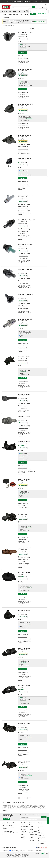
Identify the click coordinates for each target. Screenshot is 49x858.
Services (14, 11)
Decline (46, 853)
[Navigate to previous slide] (7, 1)
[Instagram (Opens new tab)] (41, 847)
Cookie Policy (17, 856)
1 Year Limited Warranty (22, 383)
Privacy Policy (24, 856)
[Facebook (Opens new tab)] (37, 847)
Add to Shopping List (23, 55)
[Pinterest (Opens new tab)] (45, 847)
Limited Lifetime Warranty (23, 58)
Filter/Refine (4, 28)
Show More (20, 63)
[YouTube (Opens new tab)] (43, 847)
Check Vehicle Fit (23, 39)
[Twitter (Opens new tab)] (39, 847)
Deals (9, 11)
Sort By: (32, 28)
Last (29, 797)
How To (19, 11)
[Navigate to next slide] (41, 1)
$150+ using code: (24, 1)
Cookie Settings (37, 853)
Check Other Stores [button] (23, 47)
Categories (4, 11)
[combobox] (22, 7)
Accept (42, 853)
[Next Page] (27, 798)
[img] (46, 9)
